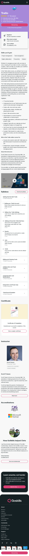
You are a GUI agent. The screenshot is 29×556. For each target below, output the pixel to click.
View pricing (14, 24)
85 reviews (13, 16)
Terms (2, 518)
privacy (7, 518)
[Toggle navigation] (27, 2)
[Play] (14, 181)
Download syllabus (21, 191)
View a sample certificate (14, 331)
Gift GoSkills (3, 520)
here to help (6, 169)
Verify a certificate (5, 539)
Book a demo (4, 535)
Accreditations (4, 515)
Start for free (13, 486)
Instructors (3, 513)
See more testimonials (14, 461)
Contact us (3, 534)
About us (3, 509)
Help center (3, 537)
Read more (14, 395)
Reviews (3, 516)
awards (10, 515)
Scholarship (3, 527)
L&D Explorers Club (5, 525)
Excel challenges (5, 529)
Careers (3, 511)
